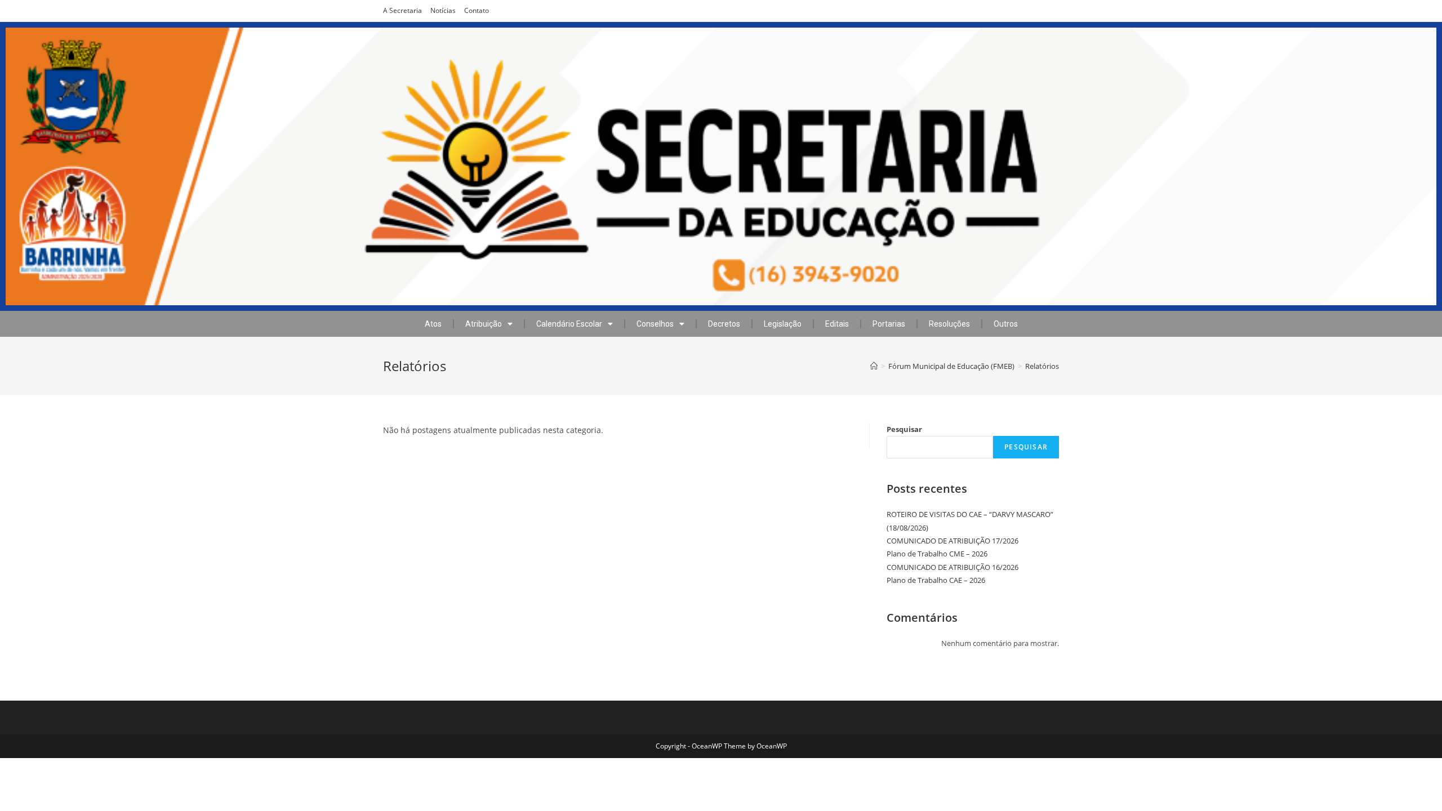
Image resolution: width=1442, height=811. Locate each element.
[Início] (874, 366)
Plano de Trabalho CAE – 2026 (936, 580)
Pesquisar (904, 429)
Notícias (443, 10)
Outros (1006, 323)
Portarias (889, 323)
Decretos (724, 323)
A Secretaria (402, 10)
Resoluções (949, 323)
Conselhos (655, 323)
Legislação (783, 323)
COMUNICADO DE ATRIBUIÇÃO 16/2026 (952, 567)
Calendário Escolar (569, 323)
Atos (433, 323)
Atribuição (483, 323)
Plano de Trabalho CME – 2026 (937, 554)
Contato (476, 10)
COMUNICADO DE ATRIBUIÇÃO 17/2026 (952, 541)
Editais (837, 323)
